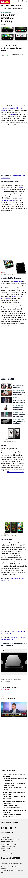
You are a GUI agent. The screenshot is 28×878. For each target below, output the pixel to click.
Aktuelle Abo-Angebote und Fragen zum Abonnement (11, 868)
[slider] (9, 714)
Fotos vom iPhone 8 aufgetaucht (12, 579)
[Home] (1, 8)
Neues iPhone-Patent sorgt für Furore (13, 632)
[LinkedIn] (15, 828)
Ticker (2, 5)
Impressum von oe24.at (7, 852)
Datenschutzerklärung (7, 841)
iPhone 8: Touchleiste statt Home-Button (13, 638)
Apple (13, 114)
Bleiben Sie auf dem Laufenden (9, 822)
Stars (12, 5)
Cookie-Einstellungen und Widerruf (10, 845)
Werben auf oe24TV (6, 848)
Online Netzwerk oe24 (7, 832)
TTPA (2, 872)
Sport (7, 5)
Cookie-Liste (4, 843)
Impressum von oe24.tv (7, 854)
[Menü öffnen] (26, 5)
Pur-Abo (3, 850)
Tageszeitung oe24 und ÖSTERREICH (11, 858)
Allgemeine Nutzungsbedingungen (10, 839)
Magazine (18, 5)
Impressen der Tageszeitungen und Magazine (12, 870)
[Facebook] (2, 828)
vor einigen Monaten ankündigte (13, 199)
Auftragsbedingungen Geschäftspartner (11, 863)
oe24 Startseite (5, 838)
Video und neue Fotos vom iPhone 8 (13, 177)
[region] (14, 666)
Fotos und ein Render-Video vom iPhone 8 (12, 109)
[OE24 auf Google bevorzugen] (25, 55)
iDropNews (18, 282)
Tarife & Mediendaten (6, 865)
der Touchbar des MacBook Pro (11, 297)
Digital (5, 8)
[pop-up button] (22, 714)
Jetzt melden (5, 690)
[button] (3, 714)
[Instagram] (6, 828)
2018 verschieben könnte (15, 472)
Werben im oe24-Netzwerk (8, 847)
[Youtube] (11, 828)
